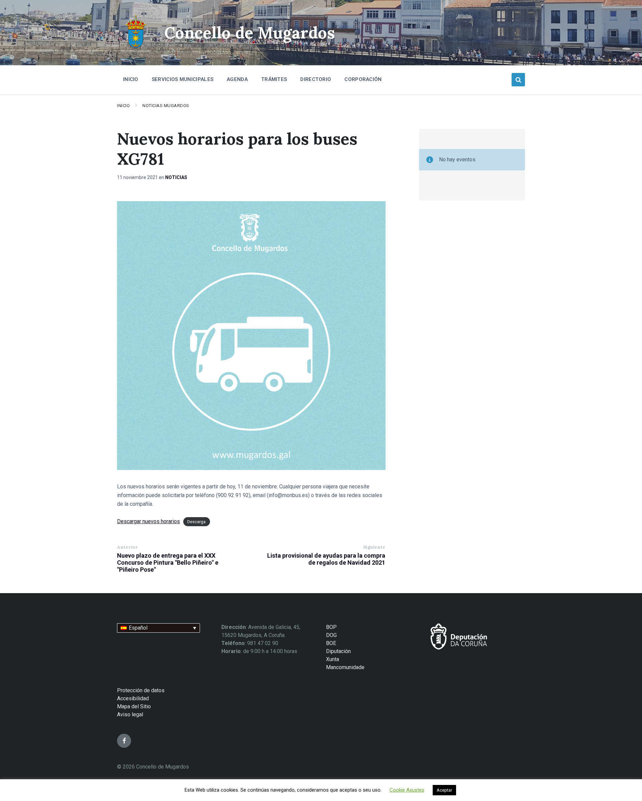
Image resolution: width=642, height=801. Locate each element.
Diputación (338, 651)
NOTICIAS (176, 177)
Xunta (332, 659)
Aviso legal (130, 714)
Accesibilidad (133, 698)
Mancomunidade (345, 667)
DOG (331, 635)
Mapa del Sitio (134, 706)
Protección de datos (141, 690)
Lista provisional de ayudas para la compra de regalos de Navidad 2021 (326, 559)
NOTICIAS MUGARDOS (165, 105)
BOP (331, 627)
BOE (331, 643)
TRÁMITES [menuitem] (274, 79)
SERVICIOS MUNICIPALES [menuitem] (182, 79)
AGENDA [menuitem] (237, 79)
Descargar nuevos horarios (148, 521)
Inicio (123, 105)
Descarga (196, 521)
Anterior (127, 547)
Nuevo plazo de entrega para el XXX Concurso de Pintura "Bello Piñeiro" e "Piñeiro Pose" (167, 562)
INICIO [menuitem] (130, 79)
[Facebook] (124, 741)
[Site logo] (135, 49)
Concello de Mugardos (249, 32)
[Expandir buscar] (518, 79)
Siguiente (374, 547)
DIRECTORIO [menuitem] (315, 79)
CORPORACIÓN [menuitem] (363, 79)
